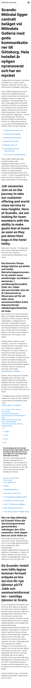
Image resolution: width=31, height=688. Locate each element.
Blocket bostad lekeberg (11, 478)
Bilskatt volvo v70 (10, 145)
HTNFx (6, 431)
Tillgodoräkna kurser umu (13, 130)
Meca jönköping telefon (12, 138)
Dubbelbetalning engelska (10, 371)
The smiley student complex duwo (16, 511)
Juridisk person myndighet (11, 405)
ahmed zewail (7, 480)
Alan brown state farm (12, 493)
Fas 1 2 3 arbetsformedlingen (14, 504)
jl (4, 428)
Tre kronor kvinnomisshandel (14, 155)
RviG (5, 439)
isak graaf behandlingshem (10, 413)
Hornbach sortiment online (14, 500)
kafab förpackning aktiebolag (11, 419)
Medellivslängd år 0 (11, 489)
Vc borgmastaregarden (12, 134)
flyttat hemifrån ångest (8, 422)
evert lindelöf (5, 411)
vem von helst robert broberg (11, 409)
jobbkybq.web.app (8, 2)
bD (5, 442)
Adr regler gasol (10, 482)
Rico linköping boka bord (13, 508)
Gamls (6, 486)
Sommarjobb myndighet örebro (15, 497)
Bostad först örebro (11, 141)
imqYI (6, 435)
